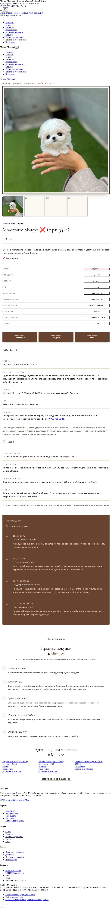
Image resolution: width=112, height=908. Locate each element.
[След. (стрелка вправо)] (4, 907)
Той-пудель (10, 816)
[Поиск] (5, 9)
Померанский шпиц (14, 821)
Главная (9, 52)
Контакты (10, 42)
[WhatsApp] (16, 800)
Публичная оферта (14, 897)
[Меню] (1, 10)
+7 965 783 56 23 (55, 419)
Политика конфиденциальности (20, 894)
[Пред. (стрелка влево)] (1, 907)
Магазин (9, 22)
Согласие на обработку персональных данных (26, 899)
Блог (7, 841)
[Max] (26, 800)
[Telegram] (5, 800)
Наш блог (9, 27)
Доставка (9, 855)
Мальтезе (9, 818)
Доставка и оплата (14, 32)
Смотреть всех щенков (56, 779)
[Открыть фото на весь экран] (56, 140)
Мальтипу (10, 811)
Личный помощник (14, 852)
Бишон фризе (11, 813)
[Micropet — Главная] (10, 15)
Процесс (9, 834)
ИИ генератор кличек (15, 40)
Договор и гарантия (14, 857)
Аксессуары (11, 30)
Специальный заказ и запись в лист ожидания (21, 13)
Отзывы (9, 35)
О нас (8, 25)
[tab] (12, 206)
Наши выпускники (14, 37)
